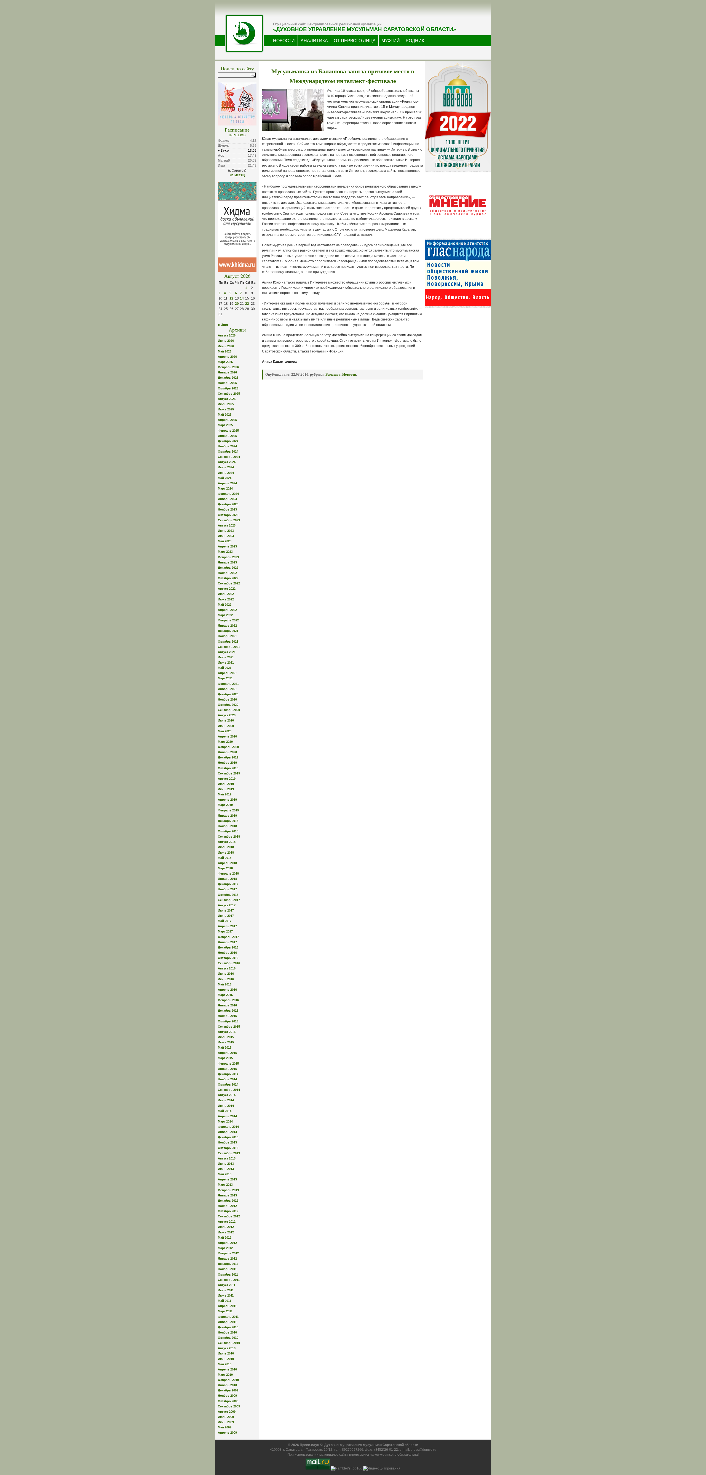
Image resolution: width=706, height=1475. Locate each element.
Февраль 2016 (228, 1000)
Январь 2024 (227, 499)
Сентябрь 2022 (229, 583)
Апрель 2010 (227, 1369)
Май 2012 (224, 1237)
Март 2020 (225, 741)
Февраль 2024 (228, 493)
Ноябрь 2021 (227, 636)
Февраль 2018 (228, 873)
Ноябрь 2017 (227, 889)
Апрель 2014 (227, 1116)
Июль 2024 (226, 467)
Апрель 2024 (227, 483)
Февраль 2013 (228, 1190)
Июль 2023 (226, 530)
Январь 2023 (227, 562)
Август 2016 (227, 968)
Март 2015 (225, 1058)
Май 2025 (224, 414)
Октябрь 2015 (228, 1021)
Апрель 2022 (227, 609)
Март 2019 (225, 804)
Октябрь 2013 (228, 1148)
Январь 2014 (227, 1132)
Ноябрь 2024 (227, 446)
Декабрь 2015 (228, 1010)
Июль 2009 (226, 1416)
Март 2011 (225, 1311)
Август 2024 (227, 462)
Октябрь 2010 (228, 1337)
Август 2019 (227, 778)
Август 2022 (227, 588)
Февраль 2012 (228, 1253)
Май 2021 (224, 667)
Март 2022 (225, 615)
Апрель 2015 (227, 1052)
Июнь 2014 (226, 1105)
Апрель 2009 (227, 1432)
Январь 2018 (227, 878)
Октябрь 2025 (228, 388)
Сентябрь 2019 (229, 773)
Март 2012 (225, 1248)
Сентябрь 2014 (229, 1089)
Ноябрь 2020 (227, 699)
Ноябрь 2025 (227, 382)
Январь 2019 (227, 815)
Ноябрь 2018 (227, 826)
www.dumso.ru (386, 1455)
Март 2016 (225, 994)
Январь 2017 (227, 942)
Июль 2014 (226, 1100)
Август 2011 (226, 1285)
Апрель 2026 (227, 356)
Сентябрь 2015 (229, 1026)
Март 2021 (225, 678)
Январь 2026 (227, 372)
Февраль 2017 (228, 937)
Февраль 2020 (228, 747)
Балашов (333, 374)
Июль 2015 (226, 1037)
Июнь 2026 (226, 346)
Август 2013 (227, 1158)
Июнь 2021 (226, 662)
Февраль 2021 (228, 683)
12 (231, 298)
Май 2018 (224, 857)
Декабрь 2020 (228, 694)
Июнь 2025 (226, 409)
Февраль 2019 (228, 810)
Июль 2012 (226, 1226)
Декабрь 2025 (228, 377)
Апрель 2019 (227, 799)
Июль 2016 (226, 973)
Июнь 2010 (226, 1359)
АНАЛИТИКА (314, 40)
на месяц (237, 175)
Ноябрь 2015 (227, 1015)
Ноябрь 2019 (227, 762)
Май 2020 (224, 731)
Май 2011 (224, 1300)
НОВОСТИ (284, 40)
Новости (349, 374)
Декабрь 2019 (228, 757)
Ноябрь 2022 (227, 572)
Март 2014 (225, 1121)
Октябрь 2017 (228, 894)
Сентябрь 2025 (229, 393)
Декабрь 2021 (228, 630)
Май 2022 (224, 604)
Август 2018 (227, 841)
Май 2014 (224, 1111)
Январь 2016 (227, 1005)
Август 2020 (227, 715)
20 (237, 304)
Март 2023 (225, 551)
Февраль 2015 (228, 1063)
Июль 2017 (226, 910)
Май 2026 (224, 351)
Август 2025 (227, 398)
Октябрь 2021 (228, 641)
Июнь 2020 (226, 726)
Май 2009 (224, 1427)
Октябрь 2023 (228, 515)
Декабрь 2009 (228, 1390)
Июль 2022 (226, 593)
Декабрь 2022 (228, 567)
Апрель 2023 (227, 546)
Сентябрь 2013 (229, 1153)
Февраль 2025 (228, 430)
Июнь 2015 (226, 1042)
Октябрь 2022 (228, 578)
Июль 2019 (226, 783)
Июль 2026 (226, 340)
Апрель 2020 (227, 736)
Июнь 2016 (226, 979)
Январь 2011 (227, 1322)
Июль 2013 (226, 1163)
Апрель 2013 (227, 1179)
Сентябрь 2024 (229, 456)
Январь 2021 (227, 689)
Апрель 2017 (227, 926)
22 (247, 304)
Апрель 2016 (227, 989)
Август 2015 (227, 1031)
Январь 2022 (227, 625)
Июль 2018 (226, 847)
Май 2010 (224, 1364)
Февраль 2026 (228, 367)
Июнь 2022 (226, 599)
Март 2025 (225, 425)
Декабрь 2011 (228, 1263)
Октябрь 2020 (228, 704)
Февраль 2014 (228, 1126)
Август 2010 (227, 1348)
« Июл (223, 325)
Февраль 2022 (228, 620)
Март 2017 (225, 931)
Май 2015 (224, 1047)
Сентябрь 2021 (229, 646)
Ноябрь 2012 (227, 1205)
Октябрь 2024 (228, 451)
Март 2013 (225, 1184)
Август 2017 (227, 905)
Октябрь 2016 (228, 958)
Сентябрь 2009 (229, 1406)
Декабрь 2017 (228, 884)
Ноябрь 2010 (227, 1332)
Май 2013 (224, 1174)
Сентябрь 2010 (229, 1343)
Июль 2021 (226, 657)
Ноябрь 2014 (227, 1079)
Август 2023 (227, 525)
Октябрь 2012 (228, 1211)
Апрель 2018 (227, 863)
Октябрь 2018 (228, 831)
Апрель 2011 (227, 1306)
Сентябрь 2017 (229, 900)
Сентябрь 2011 (229, 1279)
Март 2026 (225, 362)
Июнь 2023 (226, 536)
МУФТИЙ (390, 40)
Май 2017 (224, 921)
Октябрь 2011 (228, 1274)
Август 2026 (227, 335)
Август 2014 (227, 1095)
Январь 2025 (227, 435)
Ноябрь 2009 (227, 1395)
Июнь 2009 (226, 1422)
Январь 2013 (227, 1195)
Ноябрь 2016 (227, 952)
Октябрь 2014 (228, 1084)
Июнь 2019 (226, 789)
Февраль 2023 (228, 557)
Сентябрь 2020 (229, 710)
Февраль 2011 (228, 1316)
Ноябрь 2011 (227, 1269)
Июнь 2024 (226, 472)
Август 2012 (227, 1221)
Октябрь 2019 (228, 768)
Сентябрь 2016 (229, 963)
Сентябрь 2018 (229, 836)
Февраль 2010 (228, 1380)
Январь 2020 (227, 752)
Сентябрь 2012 (229, 1216)
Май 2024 (224, 478)
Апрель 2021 (227, 673)
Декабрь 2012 (228, 1200)
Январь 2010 (227, 1385)
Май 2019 (224, 794)
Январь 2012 (227, 1258)
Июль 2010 (226, 1353)
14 (242, 298)
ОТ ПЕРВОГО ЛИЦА (355, 40)
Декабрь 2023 (228, 504)
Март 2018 (225, 868)
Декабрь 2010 (228, 1327)
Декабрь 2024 (228, 441)
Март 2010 (225, 1374)
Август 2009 (227, 1411)
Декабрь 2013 (228, 1137)
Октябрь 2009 (228, 1401)
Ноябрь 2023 (227, 509)
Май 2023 (224, 541)
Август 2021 (227, 652)
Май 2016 (224, 984)
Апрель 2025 (227, 419)
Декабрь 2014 (228, 1074)
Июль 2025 (226, 404)
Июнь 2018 (226, 852)
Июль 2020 (226, 720)
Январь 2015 (227, 1068)
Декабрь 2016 (228, 947)
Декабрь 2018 (228, 820)
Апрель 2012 (227, 1242)
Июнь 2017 (226, 915)
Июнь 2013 (226, 1169)
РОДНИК (415, 40)
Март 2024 (225, 488)
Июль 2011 (226, 1290)
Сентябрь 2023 (229, 520)
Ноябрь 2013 (227, 1142)
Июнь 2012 (226, 1232)
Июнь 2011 (226, 1295)
